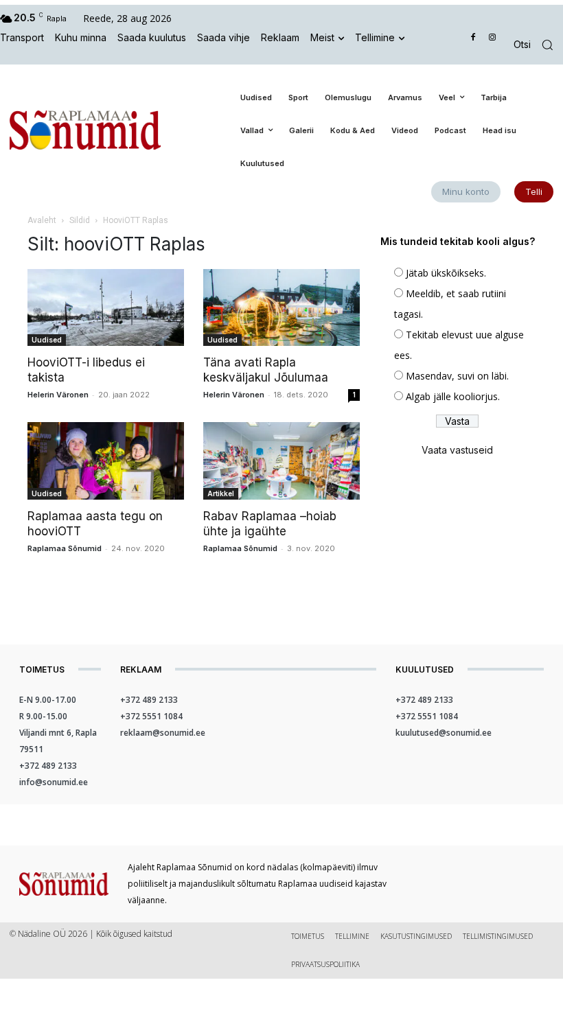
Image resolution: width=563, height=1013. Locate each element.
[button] (538, 45)
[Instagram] (492, 38)
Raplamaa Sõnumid (64, 548)
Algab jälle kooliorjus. (453, 396)
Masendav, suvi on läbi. (457, 375)
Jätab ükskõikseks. (446, 272)
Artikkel (220, 493)
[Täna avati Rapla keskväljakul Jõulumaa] (281, 308)
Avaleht (41, 220)
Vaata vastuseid (457, 450)
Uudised (47, 340)
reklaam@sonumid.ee (162, 732)
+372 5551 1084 (151, 716)
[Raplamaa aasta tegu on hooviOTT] (105, 461)
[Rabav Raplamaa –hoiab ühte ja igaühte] (281, 461)
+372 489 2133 (48, 765)
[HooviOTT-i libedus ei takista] (105, 308)
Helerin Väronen (58, 394)
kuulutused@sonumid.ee (443, 732)
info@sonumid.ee (53, 782)
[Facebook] (473, 38)
